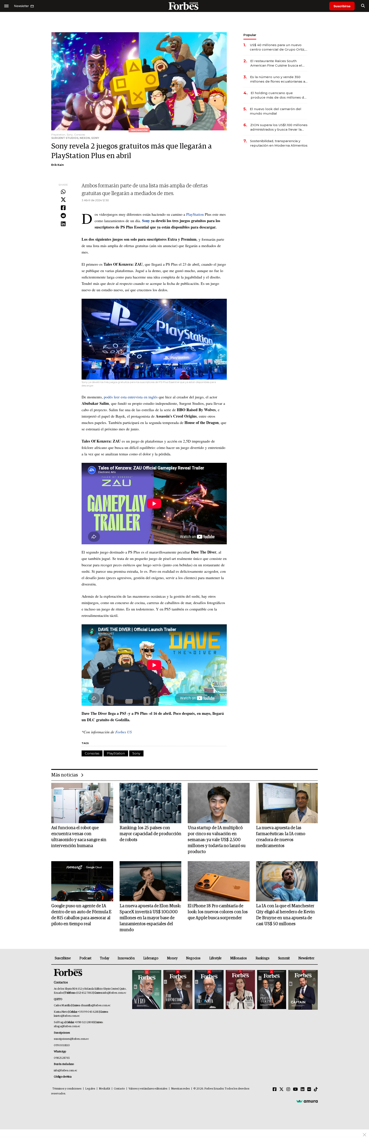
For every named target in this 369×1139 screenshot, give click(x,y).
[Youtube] (295, 1089)
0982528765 (62, 1058)
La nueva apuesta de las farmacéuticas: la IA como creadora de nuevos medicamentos (280, 837)
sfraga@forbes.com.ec (67, 1026)
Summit (284, 958)
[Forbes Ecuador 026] (302, 990)
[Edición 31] (146, 990)
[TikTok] (316, 1089)
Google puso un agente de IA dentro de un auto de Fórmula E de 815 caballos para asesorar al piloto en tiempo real (81, 915)
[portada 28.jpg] (240, 990)
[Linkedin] (63, 224)
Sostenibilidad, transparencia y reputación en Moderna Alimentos (279, 143)
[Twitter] (63, 200)
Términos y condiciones (67, 1088)
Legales (90, 1088)
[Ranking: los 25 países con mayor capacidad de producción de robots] (151, 803)
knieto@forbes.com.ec (67, 1016)
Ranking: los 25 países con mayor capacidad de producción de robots (150, 834)
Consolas (92, 753)
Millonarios (238, 958)
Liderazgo (150, 958)
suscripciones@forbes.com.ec (71, 1039)
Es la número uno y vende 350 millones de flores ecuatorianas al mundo (278, 79)
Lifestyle (215, 958)
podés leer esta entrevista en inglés (131, 396)
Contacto (119, 1088)
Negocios (193, 958)
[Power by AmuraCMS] (307, 1101)
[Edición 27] (271, 990)
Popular (249, 35)
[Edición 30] (177, 990)
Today (104, 958)
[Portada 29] (209, 990)
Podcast (85, 958)
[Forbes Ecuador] (184, 6)
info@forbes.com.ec (114, 993)
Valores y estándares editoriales (148, 1088)
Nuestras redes (180, 1088)
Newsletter (306, 958)
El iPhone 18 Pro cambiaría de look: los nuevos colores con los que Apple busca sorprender (218, 912)
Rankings (262, 958)
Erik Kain (57, 164)
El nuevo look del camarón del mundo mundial (275, 111)
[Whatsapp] (63, 192)
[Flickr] (309, 1089)
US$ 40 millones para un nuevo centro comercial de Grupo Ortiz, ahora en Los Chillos (277, 47)
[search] (363, 6)
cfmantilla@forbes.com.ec (95, 1005)
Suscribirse (342, 6)
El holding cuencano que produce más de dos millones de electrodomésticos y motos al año (279, 95)
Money (172, 958)
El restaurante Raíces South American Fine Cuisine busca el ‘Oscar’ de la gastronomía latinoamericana (276, 63)
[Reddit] (63, 216)
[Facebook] (63, 208)
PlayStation (195, 214)
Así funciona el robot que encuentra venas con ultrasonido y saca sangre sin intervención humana (78, 837)
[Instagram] (288, 1089)
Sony (136, 753)
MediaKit (104, 1088)
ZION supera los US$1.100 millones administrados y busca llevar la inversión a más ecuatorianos (279, 127)
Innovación (126, 958)
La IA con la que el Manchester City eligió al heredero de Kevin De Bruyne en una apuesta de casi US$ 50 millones (285, 915)
